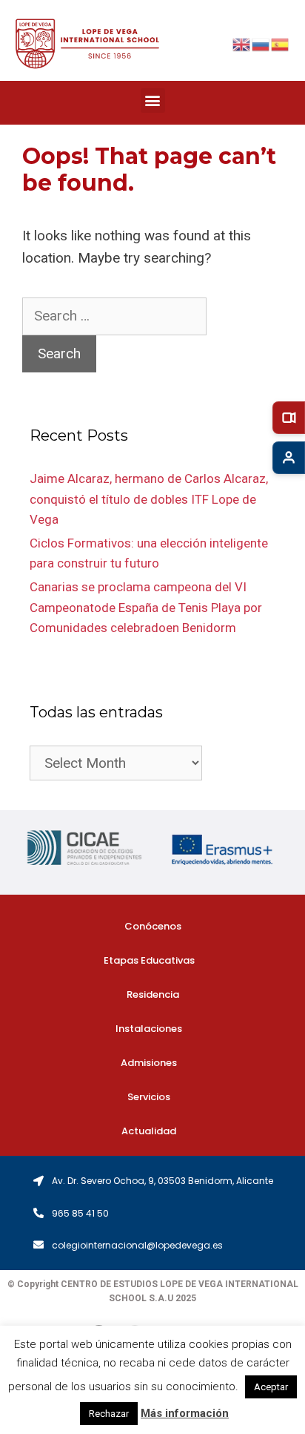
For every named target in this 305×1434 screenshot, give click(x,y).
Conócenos (152, 926)
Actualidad (148, 1131)
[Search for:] (114, 315)
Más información (185, 1413)
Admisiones (149, 1063)
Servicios (148, 1097)
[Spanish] (280, 43)
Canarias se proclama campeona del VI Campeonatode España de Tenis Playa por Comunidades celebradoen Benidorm (146, 606)
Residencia (153, 994)
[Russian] (261, 43)
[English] (242, 43)
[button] (153, 100)
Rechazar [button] (109, 1413)
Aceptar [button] (271, 1386)
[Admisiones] (288, 457)
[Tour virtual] (288, 417)
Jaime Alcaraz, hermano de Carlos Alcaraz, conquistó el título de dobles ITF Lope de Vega (149, 498)
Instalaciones (148, 1029)
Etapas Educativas (149, 960)
